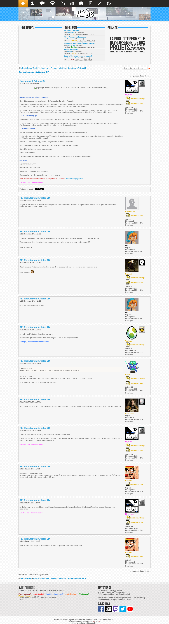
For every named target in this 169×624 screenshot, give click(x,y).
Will (99, 621)
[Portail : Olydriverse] (62, 3)
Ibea (126, 245)
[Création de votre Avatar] (99, 3)
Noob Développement (41, 68)
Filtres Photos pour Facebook (75, 37)
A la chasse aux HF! (71, 31)
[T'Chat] (42, 3)
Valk (72, 60)
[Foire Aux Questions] (81, 3)
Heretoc (74, 47)
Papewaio (129, 274)
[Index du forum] (23, 3)
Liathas (128, 600)
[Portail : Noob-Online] (52, 3)
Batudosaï (129, 480)
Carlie (127, 375)
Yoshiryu (128, 341)
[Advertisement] (127, 46)
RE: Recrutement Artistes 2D (35, 198)
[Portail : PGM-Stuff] (71, 3)
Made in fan (71, 39)
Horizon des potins (71, 50)
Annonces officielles (73, 58)
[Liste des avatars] (32, 3)
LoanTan (74, 53)
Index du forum (26, 68)
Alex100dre (129, 413)
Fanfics (69, 51)
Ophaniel (74, 41)
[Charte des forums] (90, 3)
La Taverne (70, 32)
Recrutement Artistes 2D (77, 68)
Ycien (73, 34)
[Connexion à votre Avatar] (108, 3)
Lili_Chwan (129, 95)
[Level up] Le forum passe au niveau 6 (78, 56)
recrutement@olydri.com (74, 179)
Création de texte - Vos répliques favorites (79, 43)
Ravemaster (130, 212)
